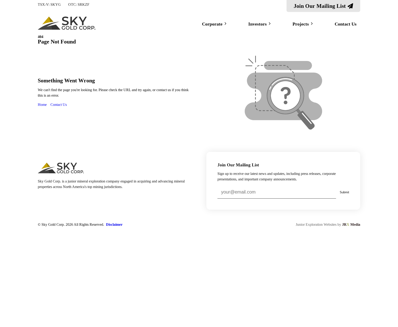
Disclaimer (114, 224)
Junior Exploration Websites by (328, 224)
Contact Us (346, 23)
